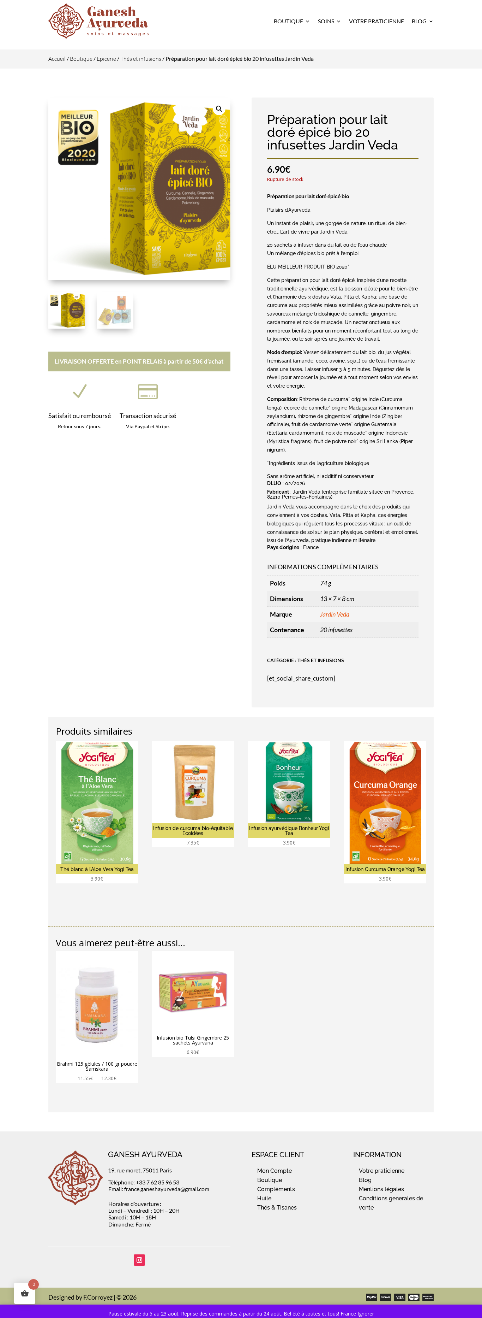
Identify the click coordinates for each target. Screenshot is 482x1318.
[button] (219, 108)
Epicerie (106, 58)
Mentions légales (381, 1189)
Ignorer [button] (365, 1313)
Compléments (276, 1189)
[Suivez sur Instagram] (139, 1260)
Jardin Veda (334, 614)
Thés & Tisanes (277, 1207)
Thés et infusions (140, 58)
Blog (419, 21)
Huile (264, 1198)
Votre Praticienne (376, 21)
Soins (326, 21)
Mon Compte (274, 1170)
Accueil (57, 58)
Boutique (288, 21)
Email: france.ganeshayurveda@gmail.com (158, 1188)
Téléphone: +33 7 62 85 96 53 (143, 1182)
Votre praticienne (381, 1170)
